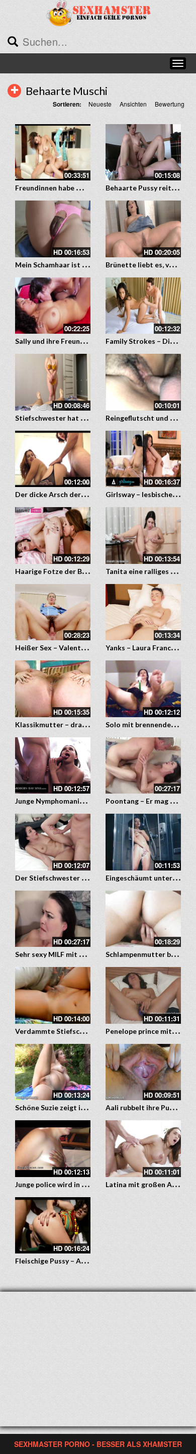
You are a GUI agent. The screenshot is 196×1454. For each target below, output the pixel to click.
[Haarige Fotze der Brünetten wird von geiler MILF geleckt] (52, 535)
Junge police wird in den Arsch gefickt (77, 1184)
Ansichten (133, 104)
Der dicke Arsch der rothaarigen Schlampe (85, 494)
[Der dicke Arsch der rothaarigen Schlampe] (52, 459)
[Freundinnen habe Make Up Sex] (52, 152)
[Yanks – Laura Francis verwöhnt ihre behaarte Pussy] (143, 612)
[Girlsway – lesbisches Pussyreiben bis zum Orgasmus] (143, 459)
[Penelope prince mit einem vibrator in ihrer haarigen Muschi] (143, 995)
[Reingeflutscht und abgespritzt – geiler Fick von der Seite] (143, 382)
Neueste (100, 104)
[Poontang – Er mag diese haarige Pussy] (143, 765)
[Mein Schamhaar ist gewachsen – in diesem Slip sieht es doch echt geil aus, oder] (52, 229)
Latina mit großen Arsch (146, 1184)
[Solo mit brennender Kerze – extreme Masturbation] (143, 688)
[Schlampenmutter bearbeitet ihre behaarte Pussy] (143, 919)
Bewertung (169, 104)
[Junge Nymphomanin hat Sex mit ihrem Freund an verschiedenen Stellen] (52, 765)
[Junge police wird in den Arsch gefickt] (52, 1148)
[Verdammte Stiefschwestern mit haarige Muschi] (52, 995)
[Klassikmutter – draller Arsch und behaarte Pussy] (52, 688)
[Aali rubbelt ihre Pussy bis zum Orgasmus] (143, 1072)
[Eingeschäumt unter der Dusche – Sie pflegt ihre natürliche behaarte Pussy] (143, 842)
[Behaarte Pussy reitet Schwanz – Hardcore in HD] (143, 152)
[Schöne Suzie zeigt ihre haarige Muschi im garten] (52, 1072)
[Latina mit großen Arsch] (143, 1148)
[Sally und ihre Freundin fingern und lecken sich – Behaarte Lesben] (52, 305)
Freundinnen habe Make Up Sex (67, 187)
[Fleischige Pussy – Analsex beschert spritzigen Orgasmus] (52, 1225)
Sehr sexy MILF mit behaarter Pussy (74, 954)
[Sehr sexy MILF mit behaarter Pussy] (52, 919)
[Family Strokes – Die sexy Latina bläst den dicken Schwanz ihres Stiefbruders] (143, 305)
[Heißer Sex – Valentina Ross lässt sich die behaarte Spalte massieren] (52, 612)
